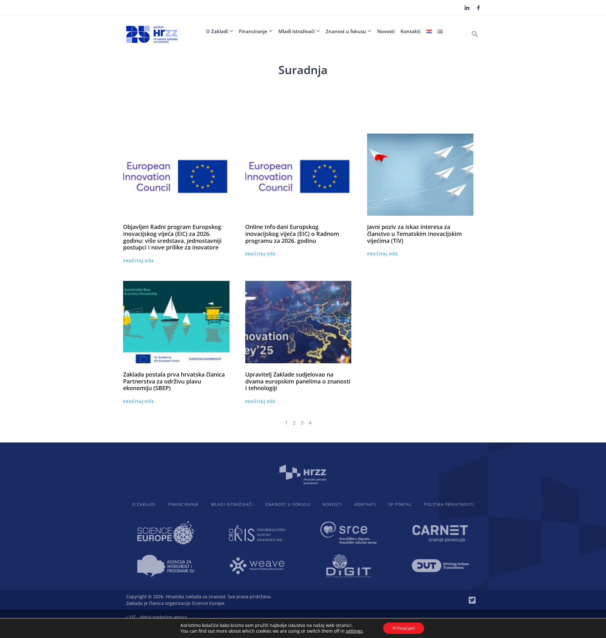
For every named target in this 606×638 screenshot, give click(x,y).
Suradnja (303, 70)
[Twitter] (472, 600)
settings (354, 631)
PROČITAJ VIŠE (138, 261)
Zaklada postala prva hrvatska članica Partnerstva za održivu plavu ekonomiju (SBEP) (174, 381)
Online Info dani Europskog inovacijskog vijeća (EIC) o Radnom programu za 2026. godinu (292, 233)
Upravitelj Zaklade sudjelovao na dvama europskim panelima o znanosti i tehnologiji (297, 381)
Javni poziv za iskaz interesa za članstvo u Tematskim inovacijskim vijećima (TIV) (414, 233)
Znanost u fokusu (346, 31)
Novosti (386, 31)
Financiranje (253, 31)
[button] (475, 33)
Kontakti (410, 31)
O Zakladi (217, 31)
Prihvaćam (404, 628)
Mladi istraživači (296, 31)
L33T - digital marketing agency (156, 617)
